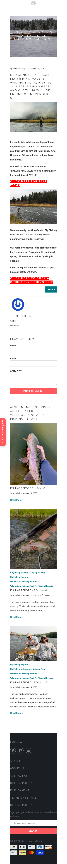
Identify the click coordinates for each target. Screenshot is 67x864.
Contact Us (19, 775)
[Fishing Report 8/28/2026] (33, 484)
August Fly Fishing (19, 572)
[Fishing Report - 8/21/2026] (33, 568)
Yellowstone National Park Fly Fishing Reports (31, 586)
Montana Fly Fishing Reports (23, 581)
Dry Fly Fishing (38, 572)
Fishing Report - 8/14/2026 (28, 682)
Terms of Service (23, 797)
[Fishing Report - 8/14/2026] (33, 660)
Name (13, 345)
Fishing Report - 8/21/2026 (28, 590)
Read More (16, 499)
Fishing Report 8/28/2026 (27, 488)
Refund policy (21, 805)
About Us (17, 768)
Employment (19, 790)
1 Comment (45, 595)
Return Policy (21, 783)
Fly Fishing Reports (19, 577)
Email (14, 358)
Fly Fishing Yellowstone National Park (27, 669)
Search (15, 761)
